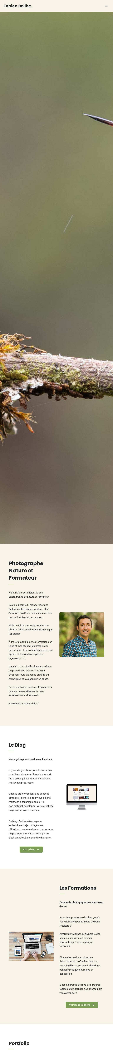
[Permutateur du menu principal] (106, 6)
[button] (31, 850)
